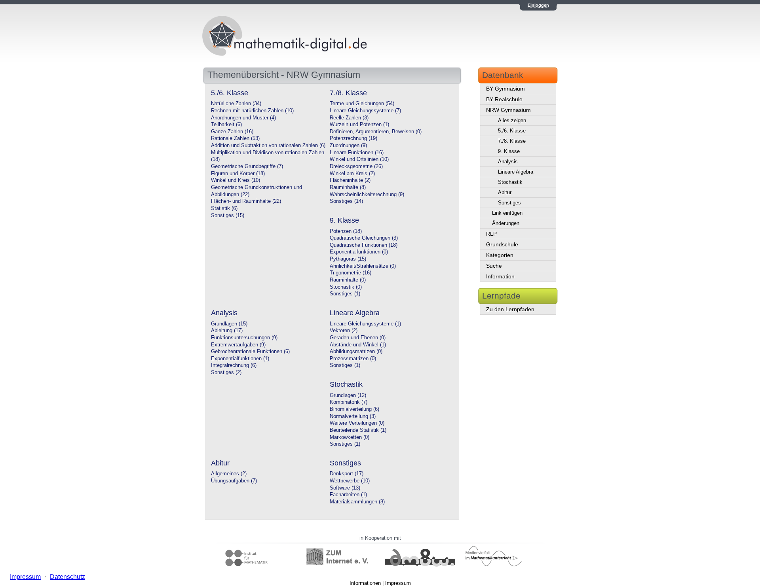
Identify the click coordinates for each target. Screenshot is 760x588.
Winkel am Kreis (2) (352, 173)
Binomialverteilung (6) (354, 409)
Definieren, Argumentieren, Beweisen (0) (376, 131)
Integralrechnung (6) (233, 365)
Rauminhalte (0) (348, 280)
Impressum (398, 583)
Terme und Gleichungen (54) (362, 103)
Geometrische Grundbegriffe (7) (247, 166)
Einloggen (538, 5)
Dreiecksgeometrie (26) (356, 166)
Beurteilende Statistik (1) (358, 430)
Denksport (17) (346, 473)
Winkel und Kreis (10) (235, 180)
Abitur (504, 192)
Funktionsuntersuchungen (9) (244, 337)
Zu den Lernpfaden (510, 309)
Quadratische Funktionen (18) (363, 245)
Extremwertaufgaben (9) (238, 345)
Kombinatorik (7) (348, 402)
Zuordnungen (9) (348, 145)
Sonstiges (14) (346, 201)
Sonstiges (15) (227, 215)
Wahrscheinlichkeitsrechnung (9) (367, 194)
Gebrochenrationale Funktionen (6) (250, 351)
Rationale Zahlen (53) (235, 138)
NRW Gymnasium (508, 110)
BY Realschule (504, 99)
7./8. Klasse (512, 141)
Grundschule (502, 244)
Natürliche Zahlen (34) (236, 103)
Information (500, 276)
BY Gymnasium (505, 88)
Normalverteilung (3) (353, 416)
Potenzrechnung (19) (353, 138)
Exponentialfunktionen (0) (359, 252)
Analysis (508, 161)
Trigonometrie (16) (350, 273)
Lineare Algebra (515, 172)
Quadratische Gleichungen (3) (364, 238)
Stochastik (510, 182)
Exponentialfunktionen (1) (240, 358)
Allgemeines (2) (229, 473)
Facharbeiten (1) (348, 494)
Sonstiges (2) (226, 372)
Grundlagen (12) (348, 395)
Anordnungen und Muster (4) (243, 118)
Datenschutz (67, 576)
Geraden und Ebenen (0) (358, 337)
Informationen (365, 583)
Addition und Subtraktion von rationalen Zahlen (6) (268, 145)
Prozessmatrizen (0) (353, 358)
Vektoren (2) (343, 330)
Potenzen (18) (346, 231)
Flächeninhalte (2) (350, 180)
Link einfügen (507, 213)
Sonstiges (509, 203)
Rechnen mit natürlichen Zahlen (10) (252, 110)
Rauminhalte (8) (348, 187)
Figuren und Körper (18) (238, 173)
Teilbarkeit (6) (226, 124)
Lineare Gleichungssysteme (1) (365, 324)
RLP (491, 234)
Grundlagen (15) (229, 324)
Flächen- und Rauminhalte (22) (246, 201)
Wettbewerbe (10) (350, 481)
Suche (494, 266)
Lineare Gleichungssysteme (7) (365, 110)
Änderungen (505, 223)
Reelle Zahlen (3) (349, 118)
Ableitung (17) (227, 330)
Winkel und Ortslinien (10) (359, 159)
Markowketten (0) (349, 437)
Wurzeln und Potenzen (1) (359, 124)
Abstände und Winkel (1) (358, 345)
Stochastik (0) (346, 287)
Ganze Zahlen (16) (232, 131)
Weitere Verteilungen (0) (357, 423)
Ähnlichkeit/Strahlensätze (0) (363, 266)
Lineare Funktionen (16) (357, 152)
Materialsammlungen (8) (357, 502)
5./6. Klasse (512, 131)
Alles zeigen (512, 120)
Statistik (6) (224, 208)
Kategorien (499, 255)
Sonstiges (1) (345, 294)
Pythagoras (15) (348, 259)
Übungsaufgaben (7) (234, 481)
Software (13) (345, 488)
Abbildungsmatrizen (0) (356, 351)
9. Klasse (509, 151)
